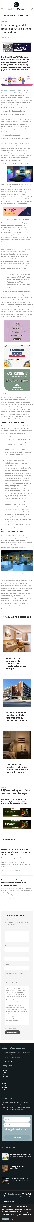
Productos (5, 1070)
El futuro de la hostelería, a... (19, 1178)
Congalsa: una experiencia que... (20, 1154)
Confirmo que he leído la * (15, 1130)
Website (7, 964)
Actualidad (4, 21)
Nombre (7, 945)
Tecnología (5, 1077)
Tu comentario (9, 928)
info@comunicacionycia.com (13, 1013)
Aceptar (5, 1219)
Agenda (4, 1079)
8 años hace (4, 870)
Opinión (4, 1083)
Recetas (4, 1085)
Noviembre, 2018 (5, 37)
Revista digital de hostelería (16, 15)
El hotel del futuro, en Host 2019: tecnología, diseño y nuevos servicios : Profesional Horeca (16, 852)
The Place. (21, 547)
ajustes (17, 1216)
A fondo (4, 1074)
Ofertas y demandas (8, 1081)
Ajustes (13, 1219)
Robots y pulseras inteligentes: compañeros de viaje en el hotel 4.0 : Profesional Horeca (16, 882)
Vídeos (4, 1089)
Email (6, 955)
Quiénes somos (9, 1201)
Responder (17, 870)
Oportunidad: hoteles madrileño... (17, 1167)
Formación (5, 1087)
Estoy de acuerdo (11, 982)
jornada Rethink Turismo (11, 90)
